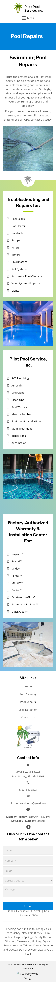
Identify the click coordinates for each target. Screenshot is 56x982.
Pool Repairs (28, 702)
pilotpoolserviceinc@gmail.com (28, 803)
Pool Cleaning (28, 694)
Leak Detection (28, 709)
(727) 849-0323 (28, 789)
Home (28, 686)
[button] (28, 827)
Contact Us (28, 717)
